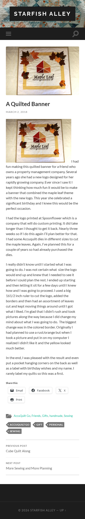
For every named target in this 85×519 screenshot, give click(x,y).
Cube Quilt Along (18, 449)
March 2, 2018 (16, 111)
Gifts (45, 416)
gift (39, 424)
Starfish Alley (42, 13)
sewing (15, 431)
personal (56, 424)
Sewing (68, 416)
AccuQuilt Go (22, 416)
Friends (36, 416)
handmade (56, 416)
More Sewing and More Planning (29, 466)
